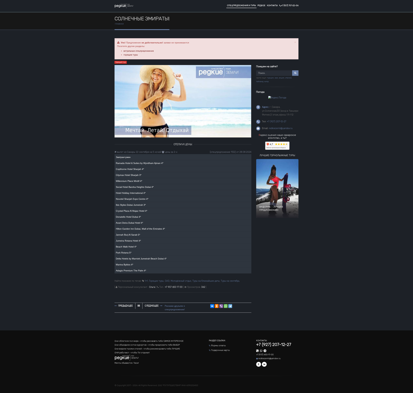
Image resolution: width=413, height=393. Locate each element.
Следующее (152, 305)
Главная (119, 24)
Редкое (261, 5)
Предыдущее (125, 305)
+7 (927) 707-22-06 (289, 5)
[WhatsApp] (226, 306)
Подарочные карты (220, 350)
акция (281, 78)
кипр (266, 81)
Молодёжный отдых (181, 281)
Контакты (272, 5)
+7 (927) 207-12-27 (276, 121)
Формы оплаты (218, 345)
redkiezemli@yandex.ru (280, 128)
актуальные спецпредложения (139, 51)
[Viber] (221, 306)
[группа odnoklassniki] (258, 364)
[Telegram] (230, 306)
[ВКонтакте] (212, 306)
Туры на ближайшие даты (206, 281)
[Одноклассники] (217, 306)
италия (288, 78)
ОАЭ (167, 281)
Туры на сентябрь (230, 281)
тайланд (259, 81)
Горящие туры (156, 281)
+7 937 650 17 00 (173, 287)
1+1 (146, 281)
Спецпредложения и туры (241, 5)
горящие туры (131, 55)
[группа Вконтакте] (264, 364)
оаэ (276, 78)
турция (270, 78)
